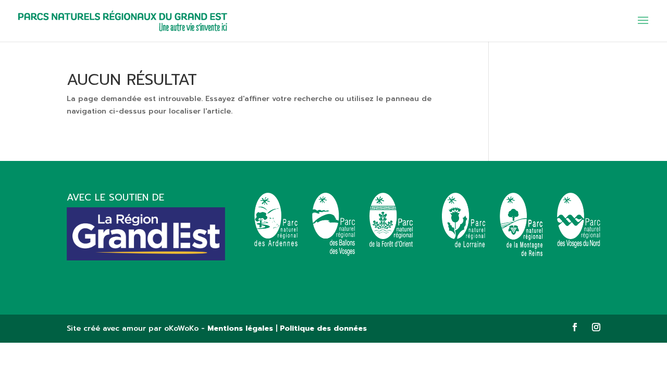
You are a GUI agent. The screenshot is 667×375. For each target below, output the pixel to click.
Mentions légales (240, 328)
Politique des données (323, 328)
